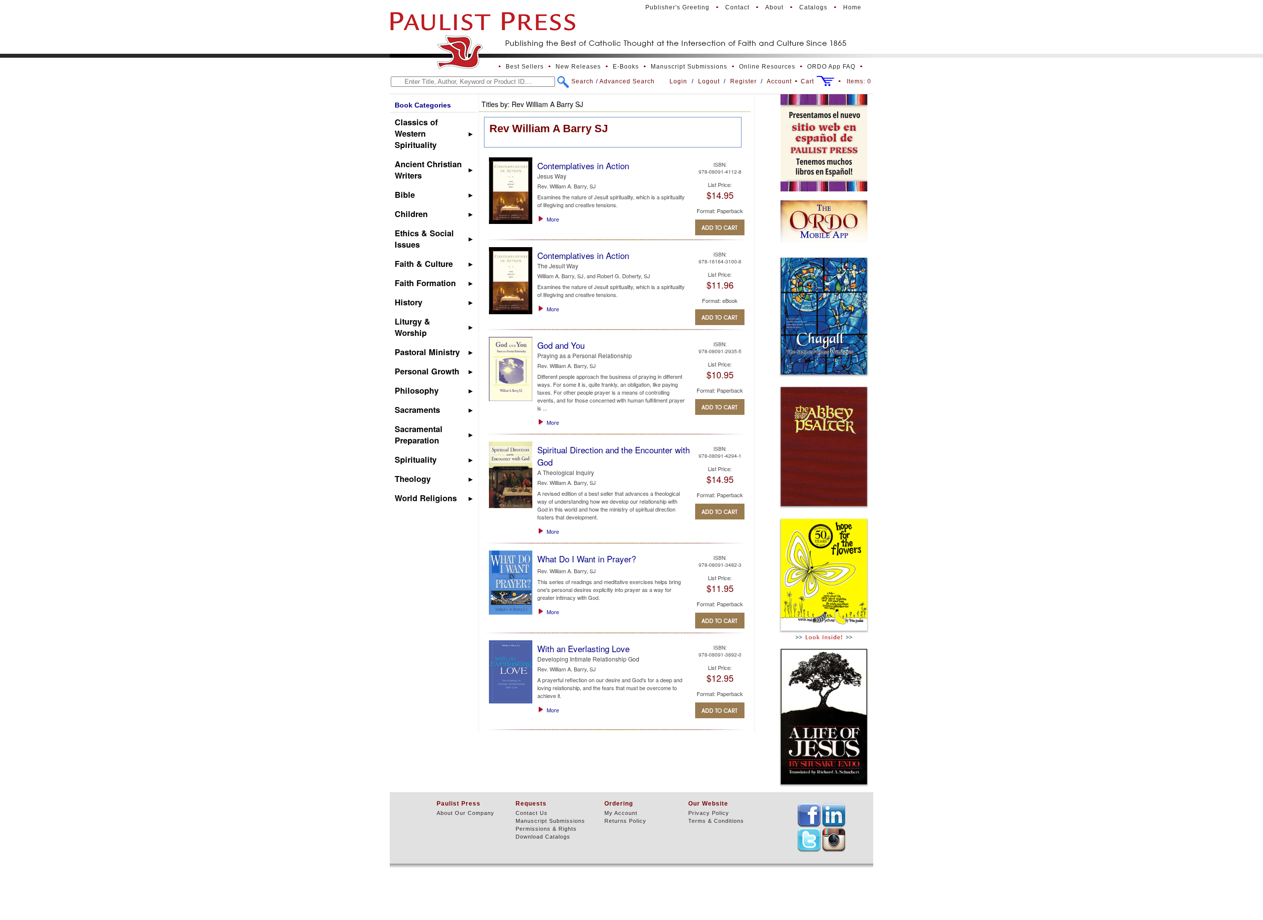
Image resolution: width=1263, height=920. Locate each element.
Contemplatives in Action (583, 165)
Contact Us (532, 813)
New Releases (578, 66)
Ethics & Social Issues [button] (424, 238)
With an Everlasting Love (583, 648)
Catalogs (813, 7)
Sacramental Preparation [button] (419, 434)
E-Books (626, 66)
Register (743, 81)
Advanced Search (627, 81)
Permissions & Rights (546, 829)
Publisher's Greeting (677, 7)
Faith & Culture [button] (424, 263)
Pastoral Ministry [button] (427, 352)
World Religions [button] (426, 498)
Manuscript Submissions (689, 66)
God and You (561, 345)
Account (779, 81)
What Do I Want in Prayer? (586, 558)
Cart (807, 81)
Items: (859, 81)
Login (678, 81)
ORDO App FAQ (831, 66)
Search (582, 81)
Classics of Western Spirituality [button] (416, 133)
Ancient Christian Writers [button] (428, 169)
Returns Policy (625, 821)
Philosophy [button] (417, 390)
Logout (709, 81)
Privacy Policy (708, 813)
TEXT (809, 815)
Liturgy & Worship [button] (412, 327)
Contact (737, 7)
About (774, 7)
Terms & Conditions (716, 821)
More (553, 219)
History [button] (408, 302)
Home (852, 7)
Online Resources (767, 66)
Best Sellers (525, 66)
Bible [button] (405, 194)
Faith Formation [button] (425, 283)
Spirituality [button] (416, 459)
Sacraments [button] (417, 409)
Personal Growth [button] (427, 371)
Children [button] (411, 214)
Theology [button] (413, 478)
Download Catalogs (543, 837)
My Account (620, 813)
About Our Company (465, 813)
